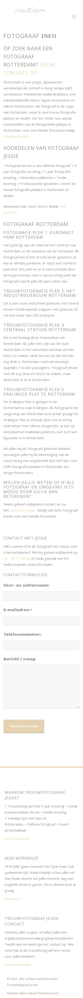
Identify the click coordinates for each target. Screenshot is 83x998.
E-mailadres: (17, 610)
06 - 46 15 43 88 (16, 558)
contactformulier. (23, 510)
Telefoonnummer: (22, 634)
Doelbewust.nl (49, 993)
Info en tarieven (17, 838)
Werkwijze (13, 898)
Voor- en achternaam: (26, 585)
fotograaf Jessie (16, 136)
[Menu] (74, 17)
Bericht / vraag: (19, 659)
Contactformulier (18, 964)
